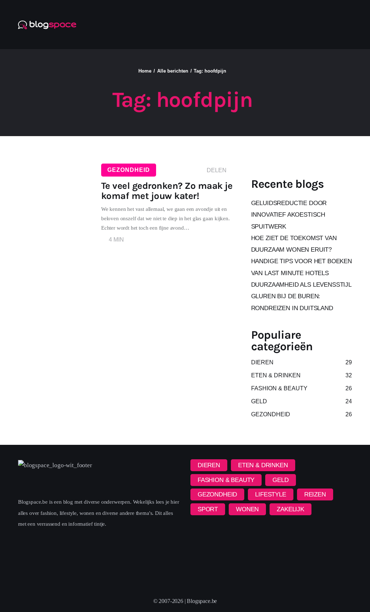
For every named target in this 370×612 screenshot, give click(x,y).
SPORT (208, 509)
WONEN (247, 509)
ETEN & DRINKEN (263, 465)
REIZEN (315, 494)
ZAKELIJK (290, 509)
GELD (280, 480)
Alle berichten (172, 71)
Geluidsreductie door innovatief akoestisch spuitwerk (289, 215)
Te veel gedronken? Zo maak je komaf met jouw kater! (167, 190)
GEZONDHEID (128, 170)
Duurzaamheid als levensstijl (301, 284)
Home (144, 71)
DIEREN (209, 465)
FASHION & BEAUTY (226, 480)
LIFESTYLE (270, 494)
